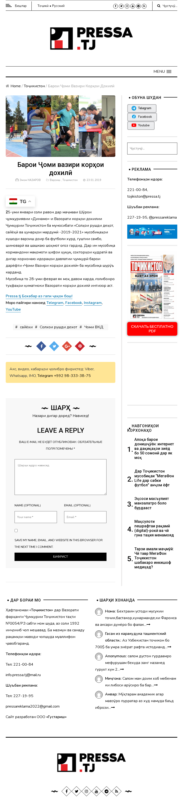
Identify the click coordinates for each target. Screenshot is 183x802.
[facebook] (115, 6)
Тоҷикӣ (43, 6)
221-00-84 (137, 189)
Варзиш (55, 180)
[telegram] (138, 6)
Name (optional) (28, 505)
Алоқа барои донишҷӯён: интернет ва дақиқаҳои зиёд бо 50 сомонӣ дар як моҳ (154, 448)
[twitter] (121, 6)
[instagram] (127, 6)
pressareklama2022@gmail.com (33, 706)
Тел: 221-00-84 (19, 664)
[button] (162, 72)
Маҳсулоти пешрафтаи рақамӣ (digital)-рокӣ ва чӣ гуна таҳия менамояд (154, 528)
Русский (58, 6)
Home (15, 86)
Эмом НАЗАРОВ (30, 180)
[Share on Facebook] (41, 346)
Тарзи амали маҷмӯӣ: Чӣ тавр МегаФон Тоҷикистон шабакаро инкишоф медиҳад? (154, 558)
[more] (148, 624)
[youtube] (132, 6)
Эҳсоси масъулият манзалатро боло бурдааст (151, 503)
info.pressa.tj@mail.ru (23, 675)
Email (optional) (77, 505)
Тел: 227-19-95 (19, 696)
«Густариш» (56, 717)
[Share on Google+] (67, 346)
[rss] (144, 6)
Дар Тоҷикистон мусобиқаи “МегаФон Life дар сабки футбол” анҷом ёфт (154, 478)
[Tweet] (54, 346)
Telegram (45, 375)
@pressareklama (163, 217)
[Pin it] (80, 346)
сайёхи (26, 327)
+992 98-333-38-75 (72, 375)
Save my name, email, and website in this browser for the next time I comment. (59, 543)
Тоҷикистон (34, 86)
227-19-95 (137, 217)
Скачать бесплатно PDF (152, 329)
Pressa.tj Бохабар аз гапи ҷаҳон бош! (39, 296)
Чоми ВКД (93, 327)
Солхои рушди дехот (58, 327)
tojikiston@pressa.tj (143, 196)
